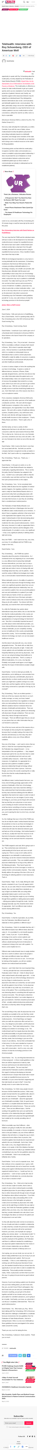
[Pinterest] (32, 1436)
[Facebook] (27, 1436)
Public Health (31, 1368)
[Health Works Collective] (10, 2)
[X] (30, 1436)
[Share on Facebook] (6, 55)
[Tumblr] (34, 1436)
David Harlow (10, 61)
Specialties (30, 1381)
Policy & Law (13, 9)
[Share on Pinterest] (13, 55)
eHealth (5, 9)
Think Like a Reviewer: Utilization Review (17, 194)
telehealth (13, 1348)
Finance (29, 1365)
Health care (30, 1379)
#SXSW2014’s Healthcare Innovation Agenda (16, 1387)
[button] (3, 2)
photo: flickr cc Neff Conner (11, 305)
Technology (23, 9)
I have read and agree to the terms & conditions (19, 1427)
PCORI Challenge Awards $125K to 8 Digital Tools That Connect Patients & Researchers (12, 1368)
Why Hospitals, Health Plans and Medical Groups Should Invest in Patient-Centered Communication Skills (18, 1396)
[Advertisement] (18, 26)
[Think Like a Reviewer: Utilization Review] (18, 183)
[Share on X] (9, 55)
